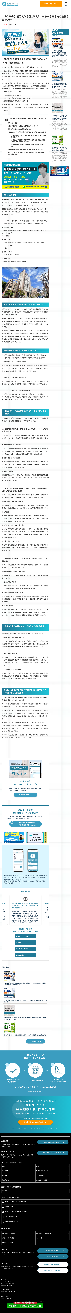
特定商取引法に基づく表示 (7, 1283)
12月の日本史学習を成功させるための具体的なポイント (25, 149)
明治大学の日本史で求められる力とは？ (20, 129)
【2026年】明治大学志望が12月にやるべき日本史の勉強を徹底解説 (25, 119)
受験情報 (5, 24)
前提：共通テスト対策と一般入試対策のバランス (23, 126)
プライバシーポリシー (6, 1281)
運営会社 (3, 1279)
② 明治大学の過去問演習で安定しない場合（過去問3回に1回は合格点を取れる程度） (28, 141)
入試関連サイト (6, 1289)
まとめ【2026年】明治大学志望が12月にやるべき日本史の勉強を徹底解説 (27, 153)
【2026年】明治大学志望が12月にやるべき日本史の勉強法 (27, 132)
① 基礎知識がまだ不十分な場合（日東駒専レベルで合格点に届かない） (28, 136)
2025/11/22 (12, 24)
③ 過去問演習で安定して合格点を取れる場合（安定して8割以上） (28, 145)
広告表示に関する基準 (6, 1285)
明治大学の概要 (12, 123)
